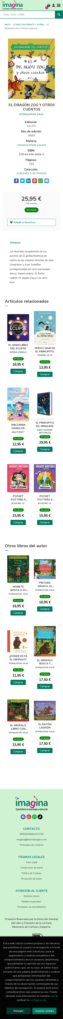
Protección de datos (31, 878)
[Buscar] (59, 15)
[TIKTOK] (40, 816)
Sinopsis (15, 242)
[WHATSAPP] (34, 816)
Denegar (19, 1011)
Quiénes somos (31, 896)
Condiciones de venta (32, 867)
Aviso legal (31, 862)
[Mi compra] (49, 5)
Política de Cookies (31, 873)
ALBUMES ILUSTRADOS (31, 173)
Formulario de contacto (31, 844)
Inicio (8, 24)
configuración (38, 1000)
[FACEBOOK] (23, 816)
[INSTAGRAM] (28, 816)
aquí (52, 996)
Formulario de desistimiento (31, 906)
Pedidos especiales (31, 901)
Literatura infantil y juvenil (29, 24)
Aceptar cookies (44, 1011)
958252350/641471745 (31, 834)
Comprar (18, 371)
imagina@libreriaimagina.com (32, 839)
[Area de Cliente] (53, 5)
